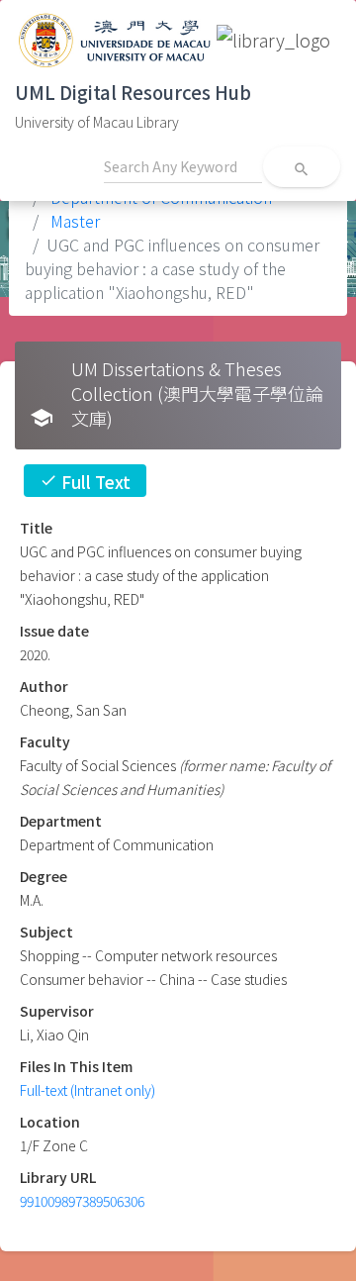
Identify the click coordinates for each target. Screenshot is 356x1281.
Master (73, 221)
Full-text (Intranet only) (87, 1090)
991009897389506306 (82, 1201)
